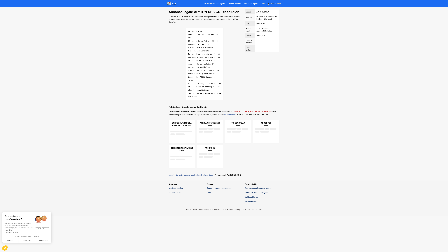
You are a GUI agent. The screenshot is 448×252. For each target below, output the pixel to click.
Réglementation (251, 201)
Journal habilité (234, 3)
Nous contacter (175, 192)
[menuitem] (213, 3)
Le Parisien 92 (230, 114)
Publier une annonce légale (214, 3)
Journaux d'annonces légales (219, 188)
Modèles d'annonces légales (256, 192)
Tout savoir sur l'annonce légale (258, 188)
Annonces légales (251, 3)
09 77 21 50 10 (275, 3)
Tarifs (209, 192)
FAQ (263, 3)
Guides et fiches (251, 197)
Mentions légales (176, 188)
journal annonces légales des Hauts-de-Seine (252, 111)
